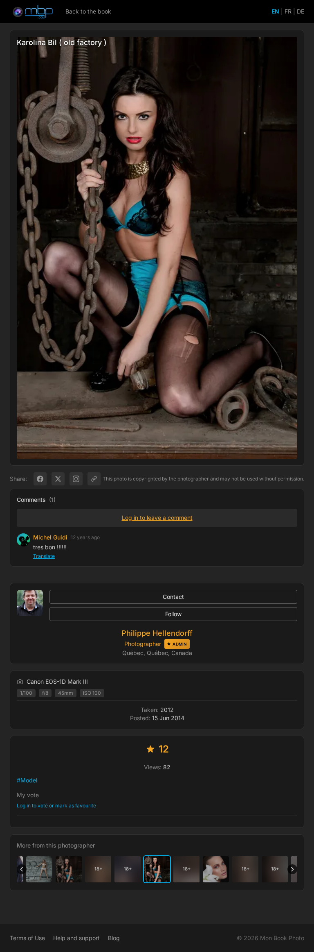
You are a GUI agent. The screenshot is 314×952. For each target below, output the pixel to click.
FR (288, 11)
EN (275, 11)
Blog (114, 937)
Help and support (76, 937)
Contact (173, 596)
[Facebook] (40, 478)
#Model (27, 780)
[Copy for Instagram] (76, 478)
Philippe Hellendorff (157, 633)
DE (300, 11)
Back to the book (88, 11)
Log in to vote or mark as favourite (56, 805)
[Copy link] (94, 478)
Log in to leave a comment (157, 517)
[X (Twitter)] (58, 478)
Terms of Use (27, 937)
